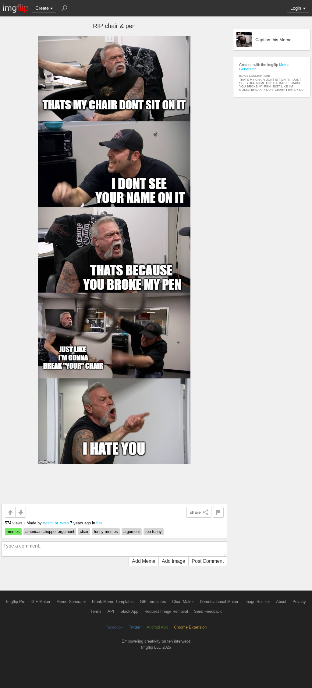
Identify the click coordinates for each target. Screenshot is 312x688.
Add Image (173, 561)
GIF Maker (40, 601)
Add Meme (143, 561)
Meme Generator (71, 601)
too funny (153, 531)
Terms (95, 611)
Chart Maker (183, 601)
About (281, 601)
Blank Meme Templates (113, 601)
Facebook (114, 627)
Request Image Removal (166, 611)
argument (131, 531)
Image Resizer (257, 601)
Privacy (299, 601)
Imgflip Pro (15, 601)
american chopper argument (49, 531)
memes (13, 531)
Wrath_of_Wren (56, 523)
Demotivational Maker (219, 601)
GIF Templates (153, 601)
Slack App (129, 611)
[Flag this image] (218, 512)
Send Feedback (208, 611)
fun (99, 523)
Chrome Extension (190, 627)
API (111, 611)
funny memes (106, 531)
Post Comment (208, 561)
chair (84, 531)
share (195, 512)
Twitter (134, 627)
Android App (157, 627)
